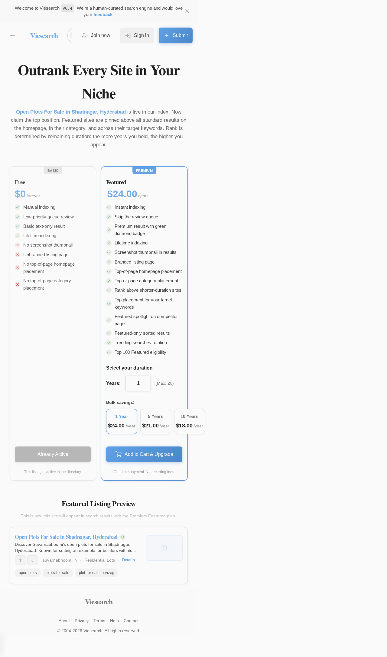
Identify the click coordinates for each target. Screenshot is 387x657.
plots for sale (58, 572)
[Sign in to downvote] (32, 560)
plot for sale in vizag (96, 572)
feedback (102, 14)
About (64, 620)
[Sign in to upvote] (20, 560)
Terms (99, 620)
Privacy (82, 620)
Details (128, 560)
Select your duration (129, 367)
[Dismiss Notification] (187, 11)
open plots (28, 572)
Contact (131, 620)
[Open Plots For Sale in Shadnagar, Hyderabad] (164, 548)
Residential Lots (99, 560)
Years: (113, 383)
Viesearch (44, 35)
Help (114, 620)
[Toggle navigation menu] (13, 35)
